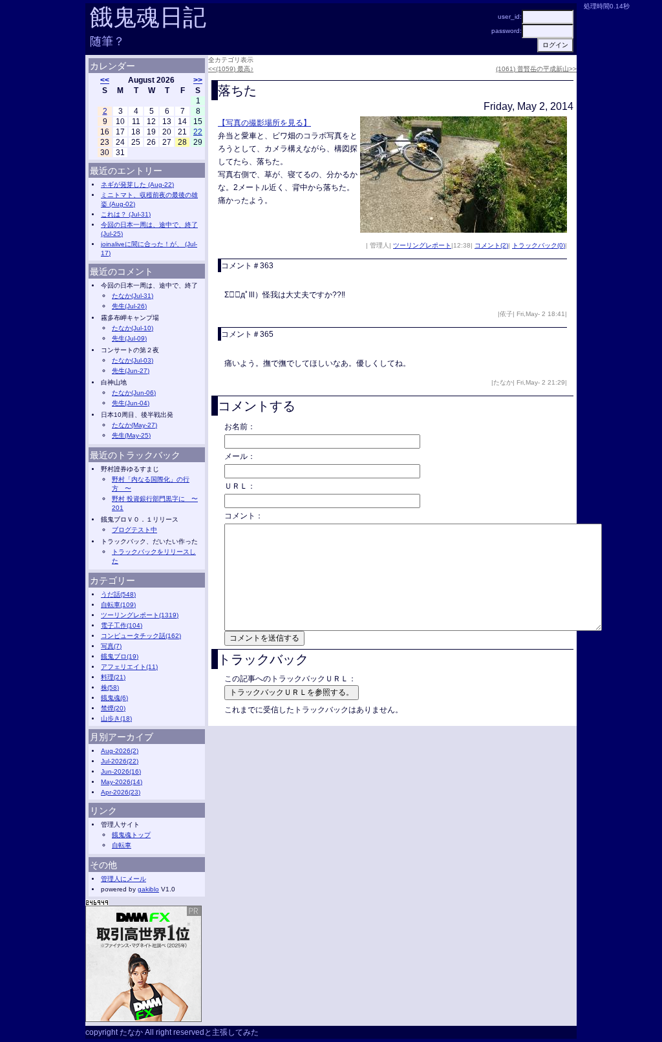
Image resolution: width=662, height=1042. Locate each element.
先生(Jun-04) (130, 403)
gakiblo (148, 889)
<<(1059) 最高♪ (230, 68)
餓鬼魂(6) (114, 697)
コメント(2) (491, 245)
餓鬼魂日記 (148, 17)
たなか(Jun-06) (134, 392)
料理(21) (113, 677)
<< (104, 80)
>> (197, 80)
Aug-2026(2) (119, 750)
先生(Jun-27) (130, 370)
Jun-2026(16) (121, 771)
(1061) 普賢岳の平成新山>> (536, 68)
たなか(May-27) (134, 425)
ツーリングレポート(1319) (139, 615)
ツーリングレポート (422, 245)
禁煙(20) (113, 708)
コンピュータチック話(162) (141, 635)
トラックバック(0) (538, 245)
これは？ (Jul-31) (126, 214)
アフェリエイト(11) (129, 666)
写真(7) (111, 646)
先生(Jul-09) (129, 338)
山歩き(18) (116, 718)
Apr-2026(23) (120, 792)
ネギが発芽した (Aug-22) (137, 184)
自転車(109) (118, 604)
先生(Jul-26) (129, 306)
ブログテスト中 (134, 529)
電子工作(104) (121, 625)
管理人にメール (123, 878)
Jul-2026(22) (119, 761)
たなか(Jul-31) (132, 295)
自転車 (121, 845)
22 (197, 131)
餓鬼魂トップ (131, 834)
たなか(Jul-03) (132, 360)
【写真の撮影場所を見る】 (264, 122)
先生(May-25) (131, 435)
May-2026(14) (121, 781)
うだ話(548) (118, 594)
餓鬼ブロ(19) (119, 656)
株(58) (110, 687)
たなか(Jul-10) (132, 328)
